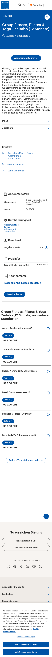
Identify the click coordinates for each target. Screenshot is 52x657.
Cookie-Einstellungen (26, 637)
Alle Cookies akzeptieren (26, 652)
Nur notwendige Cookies (26, 644)
